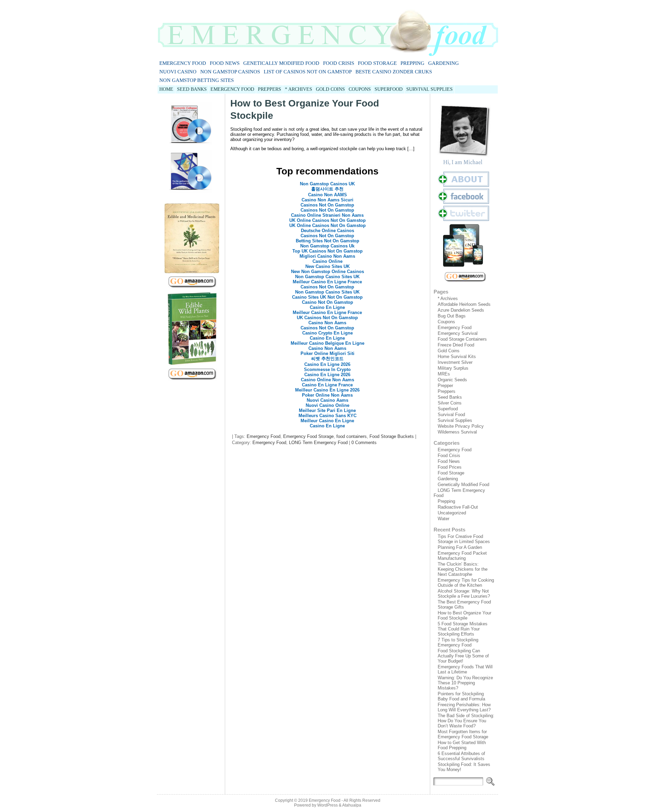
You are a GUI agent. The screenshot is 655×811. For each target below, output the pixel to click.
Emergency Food (182, 63)
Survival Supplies (455, 420)
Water (443, 518)
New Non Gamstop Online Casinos (327, 271)
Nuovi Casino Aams (327, 400)
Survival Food (451, 414)
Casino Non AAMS (327, 194)
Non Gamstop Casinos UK (327, 183)
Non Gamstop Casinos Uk (327, 245)
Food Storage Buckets (391, 436)
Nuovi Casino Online (327, 405)
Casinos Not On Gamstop (327, 205)
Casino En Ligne (327, 307)
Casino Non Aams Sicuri (327, 199)
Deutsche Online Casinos (327, 230)
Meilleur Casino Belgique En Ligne (327, 343)
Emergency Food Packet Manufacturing (462, 556)
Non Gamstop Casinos (230, 71)
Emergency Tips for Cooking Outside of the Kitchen (466, 583)
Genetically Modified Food (281, 63)
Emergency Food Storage (308, 436)
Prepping (412, 63)
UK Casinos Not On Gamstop (327, 317)
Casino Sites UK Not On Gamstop (327, 297)
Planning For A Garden (460, 547)
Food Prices (450, 467)
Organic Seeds (452, 379)
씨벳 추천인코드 (327, 358)
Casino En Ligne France (327, 384)
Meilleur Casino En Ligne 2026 (327, 390)
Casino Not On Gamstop (327, 302)
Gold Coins (449, 350)
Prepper (445, 385)
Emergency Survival (458, 333)
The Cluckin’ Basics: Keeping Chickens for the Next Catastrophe (462, 569)
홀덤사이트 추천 (327, 188)
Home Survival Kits (457, 356)
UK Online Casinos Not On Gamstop (327, 220)
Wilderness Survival (457, 432)
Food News (224, 63)
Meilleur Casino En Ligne (327, 420)
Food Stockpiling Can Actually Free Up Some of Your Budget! (463, 656)
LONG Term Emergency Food (318, 442)
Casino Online (327, 261)
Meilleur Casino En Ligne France (327, 281)
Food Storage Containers (462, 339)
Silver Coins (450, 403)
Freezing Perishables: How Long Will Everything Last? (464, 707)
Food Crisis (338, 63)
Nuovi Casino (177, 71)
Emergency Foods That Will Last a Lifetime (465, 669)
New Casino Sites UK (327, 266)
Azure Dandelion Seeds (461, 310)
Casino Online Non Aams (327, 379)
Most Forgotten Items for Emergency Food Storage (463, 734)
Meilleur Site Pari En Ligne (327, 410)
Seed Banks (450, 397)
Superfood (448, 408)
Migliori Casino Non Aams (327, 256)
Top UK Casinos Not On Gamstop (327, 251)
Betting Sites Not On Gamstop (327, 240)
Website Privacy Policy (461, 426)
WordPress (327, 805)
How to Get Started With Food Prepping (462, 745)
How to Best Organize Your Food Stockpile (464, 615)
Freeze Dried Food (456, 344)
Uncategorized (452, 512)
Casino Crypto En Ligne (327, 333)
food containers (351, 436)
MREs (444, 373)
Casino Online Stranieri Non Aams (327, 215)
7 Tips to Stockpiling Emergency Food (458, 642)
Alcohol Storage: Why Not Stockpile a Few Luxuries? (464, 593)
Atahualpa (351, 805)
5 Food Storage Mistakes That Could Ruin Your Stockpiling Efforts (462, 629)
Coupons (446, 321)
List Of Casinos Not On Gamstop (308, 71)
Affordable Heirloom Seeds (464, 304)
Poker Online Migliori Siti (327, 353)
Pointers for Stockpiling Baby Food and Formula (461, 696)
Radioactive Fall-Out (458, 507)
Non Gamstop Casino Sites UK (327, 276)
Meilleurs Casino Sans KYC (327, 415)
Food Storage (377, 63)
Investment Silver (455, 362)
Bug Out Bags (452, 315)
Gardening (443, 63)
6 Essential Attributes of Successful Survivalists (461, 756)
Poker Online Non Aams (327, 395)
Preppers (446, 391)
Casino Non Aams (327, 322)
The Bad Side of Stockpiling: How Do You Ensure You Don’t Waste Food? (466, 720)
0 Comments (364, 442)
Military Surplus (453, 368)
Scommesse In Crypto (327, 369)
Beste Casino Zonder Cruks (393, 71)
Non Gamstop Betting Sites (196, 80)
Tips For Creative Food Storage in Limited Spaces (464, 539)
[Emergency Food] (327, 29)
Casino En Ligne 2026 (327, 364)
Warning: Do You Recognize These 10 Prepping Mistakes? (465, 683)
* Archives (448, 298)
